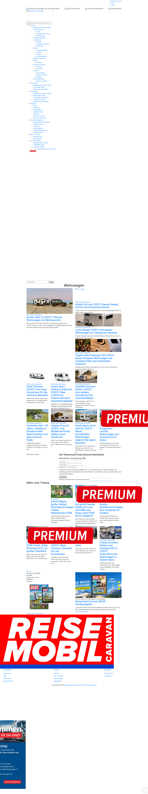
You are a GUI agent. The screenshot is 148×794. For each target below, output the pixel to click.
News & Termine (35, 134)
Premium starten (116, 1)
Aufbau (39, 42)
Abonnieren (38, 613)
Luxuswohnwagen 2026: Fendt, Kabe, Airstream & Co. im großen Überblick (37, 547)
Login (112, 5)
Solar (38, 31)
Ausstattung (37, 40)
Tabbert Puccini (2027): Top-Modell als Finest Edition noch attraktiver (60, 431)
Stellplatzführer (38, 132)
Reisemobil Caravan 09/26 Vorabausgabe (90, 603)
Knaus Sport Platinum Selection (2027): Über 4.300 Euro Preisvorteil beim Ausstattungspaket (62, 393)
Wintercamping (38, 112)
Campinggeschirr (42, 50)
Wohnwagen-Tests (39, 95)
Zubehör (32, 25)
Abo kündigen (58, 678)
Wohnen (39, 62)
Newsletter (107, 676)
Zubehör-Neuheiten (39, 38)
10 (30, 571)
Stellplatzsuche (38, 124)
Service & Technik (39, 116)
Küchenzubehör (42, 56)
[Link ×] (74, 720)
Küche (35, 48)
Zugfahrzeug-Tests (39, 99)
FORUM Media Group (90, 685)
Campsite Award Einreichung (46, 149)
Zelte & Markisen (38, 79)
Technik (35, 71)
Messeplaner (37, 138)
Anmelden (63, 477)
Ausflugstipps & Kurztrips (41, 122)
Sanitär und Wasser (43, 44)
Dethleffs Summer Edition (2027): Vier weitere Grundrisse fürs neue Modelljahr (85, 392)
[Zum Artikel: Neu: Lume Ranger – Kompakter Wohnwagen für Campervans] (98, 320)
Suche (51, 282)
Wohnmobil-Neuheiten (40, 89)
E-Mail (61, 467)
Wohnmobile (34, 83)
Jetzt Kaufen (30, 613)
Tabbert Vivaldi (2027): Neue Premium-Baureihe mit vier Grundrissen (61, 548)
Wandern (39, 68)
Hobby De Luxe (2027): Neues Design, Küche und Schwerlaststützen (97, 306)
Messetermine (37, 136)
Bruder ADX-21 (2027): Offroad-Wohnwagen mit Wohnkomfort (45, 319)
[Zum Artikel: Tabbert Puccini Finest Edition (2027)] (62, 415)
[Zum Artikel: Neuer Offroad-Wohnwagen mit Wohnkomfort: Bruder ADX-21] (50, 301)
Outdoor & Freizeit (39, 64)
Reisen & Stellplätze (36, 120)
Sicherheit (40, 46)
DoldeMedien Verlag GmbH (73, 685)
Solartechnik (41, 73)
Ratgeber (33, 103)
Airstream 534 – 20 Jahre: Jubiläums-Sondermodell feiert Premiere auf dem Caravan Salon (37, 432)
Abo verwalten (58, 676)
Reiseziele (36, 126)
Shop (112, 3)
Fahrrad (39, 66)
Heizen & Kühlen (42, 75)
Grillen (39, 54)
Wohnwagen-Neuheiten (40, 97)
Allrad (35, 106)
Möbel (35, 60)
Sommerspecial (38, 29)
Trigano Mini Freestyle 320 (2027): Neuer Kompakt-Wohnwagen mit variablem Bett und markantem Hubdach (95, 359)
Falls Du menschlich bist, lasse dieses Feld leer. (74, 479)
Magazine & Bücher (39, 58)
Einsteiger (36, 108)
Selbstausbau (37, 110)
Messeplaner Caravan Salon (42, 27)
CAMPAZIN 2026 (38, 145)
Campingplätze (38, 128)
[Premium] (33, 150)
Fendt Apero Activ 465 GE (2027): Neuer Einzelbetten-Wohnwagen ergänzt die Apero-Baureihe (86, 434)
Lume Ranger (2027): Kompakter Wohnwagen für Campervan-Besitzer (96, 331)
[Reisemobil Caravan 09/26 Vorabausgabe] (98, 585)
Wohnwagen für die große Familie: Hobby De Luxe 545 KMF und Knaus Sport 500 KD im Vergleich (85, 508)
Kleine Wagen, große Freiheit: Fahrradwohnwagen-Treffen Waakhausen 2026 (63, 507)
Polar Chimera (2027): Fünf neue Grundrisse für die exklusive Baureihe (37, 391)
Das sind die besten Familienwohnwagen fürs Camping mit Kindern (111, 507)
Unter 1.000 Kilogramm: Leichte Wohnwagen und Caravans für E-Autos (109, 432)
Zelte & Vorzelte (42, 81)
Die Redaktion (108, 673)
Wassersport (41, 36)
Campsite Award (38, 147)
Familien (36, 114)
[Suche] (28, 23)
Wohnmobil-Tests (38, 87)
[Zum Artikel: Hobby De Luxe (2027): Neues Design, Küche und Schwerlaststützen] (98, 294)
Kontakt (56, 673)
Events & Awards (35, 140)
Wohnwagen (34, 91)
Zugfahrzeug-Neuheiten (41, 101)
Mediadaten (57, 681)
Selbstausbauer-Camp (40, 143)
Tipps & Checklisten (39, 118)
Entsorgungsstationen (40, 130)
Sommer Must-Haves (43, 34)
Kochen (39, 52)
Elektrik (39, 77)
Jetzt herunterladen (81, 611)
